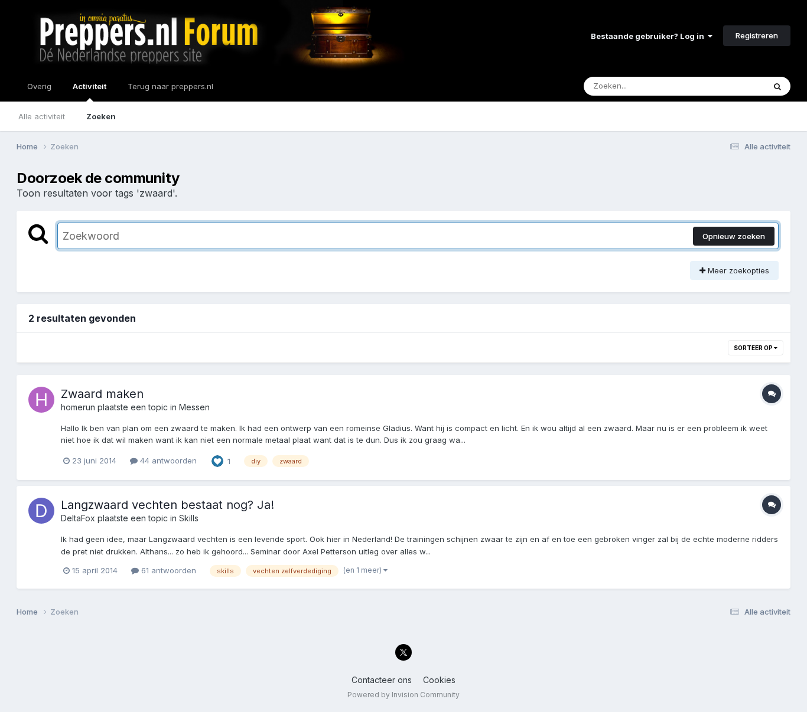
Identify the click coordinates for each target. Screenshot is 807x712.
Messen (194, 407)
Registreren (757, 35)
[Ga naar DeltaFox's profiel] (41, 511)
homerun (78, 407)
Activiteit (89, 86)
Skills (189, 518)
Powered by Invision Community (403, 694)
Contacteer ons (382, 680)
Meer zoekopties (737, 270)
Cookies (439, 680)
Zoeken (101, 116)
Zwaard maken (102, 394)
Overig (39, 86)
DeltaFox (78, 518)
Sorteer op (754, 347)
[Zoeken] (777, 86)
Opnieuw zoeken (733, 236)
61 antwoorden (167, 570)
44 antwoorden (167, 460)
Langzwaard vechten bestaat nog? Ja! (167, 505)
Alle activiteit (41, 116)
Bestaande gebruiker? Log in (649, 36)
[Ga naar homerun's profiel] (41, 400)
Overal (737, 85)
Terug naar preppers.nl (170, 86)
